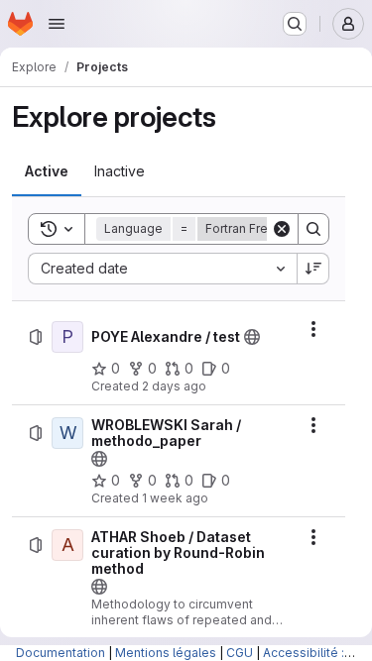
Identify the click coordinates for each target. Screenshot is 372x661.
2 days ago (174, 386)
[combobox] (162, 268)
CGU (239, 652)
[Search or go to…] (295, 24)
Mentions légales (165, 652)
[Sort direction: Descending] (313, 268)
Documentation (60, 652)
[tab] (46, 171)
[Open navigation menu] (56, 24)
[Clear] (282, 229)
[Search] (313, 229)
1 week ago (175, 498)
